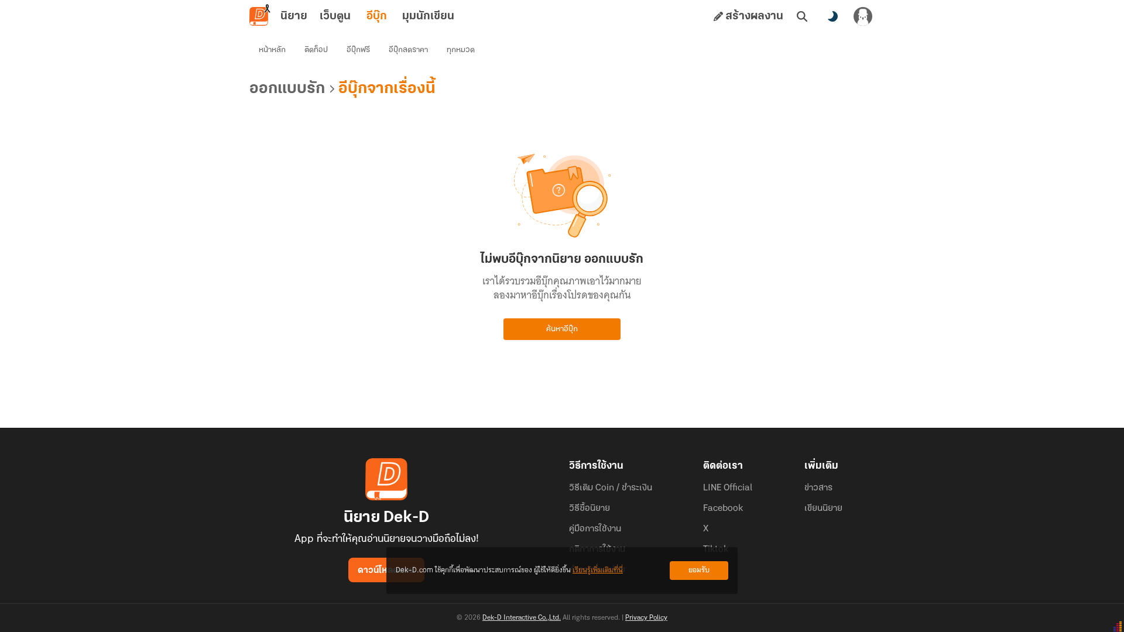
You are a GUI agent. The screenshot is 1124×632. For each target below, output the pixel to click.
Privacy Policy (646, 617)
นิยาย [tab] (293, 16)
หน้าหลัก (272, 50)
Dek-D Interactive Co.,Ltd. (521, 617)
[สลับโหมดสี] (832, 16)
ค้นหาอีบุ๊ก (562, 329)
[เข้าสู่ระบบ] (863, 16)
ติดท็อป (316, 50)
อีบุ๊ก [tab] (376, 16)
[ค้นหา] (802, 16)
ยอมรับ (699, 570)
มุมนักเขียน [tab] (428, 16)
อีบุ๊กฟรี (358, 50)
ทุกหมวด (461, 50)
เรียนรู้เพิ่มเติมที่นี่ (598, 570)
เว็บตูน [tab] (335, 16)
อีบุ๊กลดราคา (408, 50)
